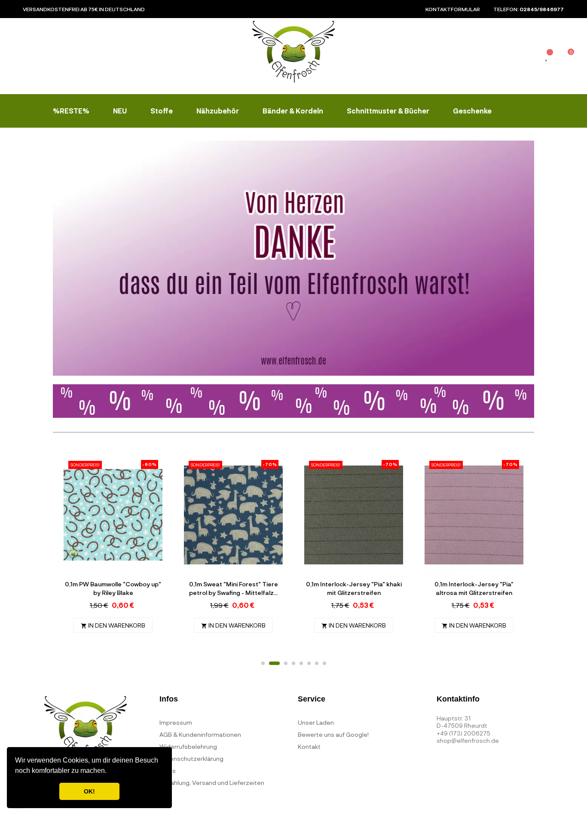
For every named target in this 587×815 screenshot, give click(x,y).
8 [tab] (324, 663)
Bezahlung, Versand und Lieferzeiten (211, 782)
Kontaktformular (452, 9)
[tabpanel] (113, 551)
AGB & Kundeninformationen (200, 734)
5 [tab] (301, 663)
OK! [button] (89, 791)
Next (521, 554)
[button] (109, 771)
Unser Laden (316, 722)
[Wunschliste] (547, 57)
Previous (65, 554)
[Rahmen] (527, 57)
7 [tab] (316, 663)
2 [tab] (274, 663)
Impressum (175, 722)
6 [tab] (309, 663)
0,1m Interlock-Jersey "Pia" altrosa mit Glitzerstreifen (474, 588)
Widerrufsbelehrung (188, 746)
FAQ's (167, 770)
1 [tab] (263, 663)
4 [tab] (293, 663)
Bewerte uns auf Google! (333, 734)
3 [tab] (285, 663)
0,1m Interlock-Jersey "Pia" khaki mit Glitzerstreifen (354, 588)
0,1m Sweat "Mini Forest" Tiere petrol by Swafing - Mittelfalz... (233, 588)
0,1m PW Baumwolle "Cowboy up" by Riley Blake (113, 588)
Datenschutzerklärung (191, 758)
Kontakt (309, 746)
